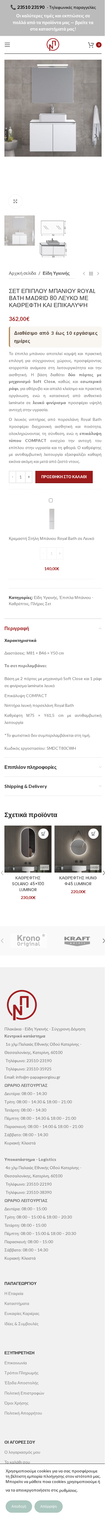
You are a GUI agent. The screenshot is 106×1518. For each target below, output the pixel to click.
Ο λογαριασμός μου (22, 1452)
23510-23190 (39, 1060)
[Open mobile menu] (7, 45)
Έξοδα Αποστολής (21, 1382)
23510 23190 (30, 7)
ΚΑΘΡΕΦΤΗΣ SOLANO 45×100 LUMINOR (28, 883)
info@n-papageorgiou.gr (38, 1077)
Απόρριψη (48, 1506)
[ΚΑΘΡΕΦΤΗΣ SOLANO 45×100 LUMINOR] (28, 849)
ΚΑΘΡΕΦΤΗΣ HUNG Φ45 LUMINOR (78, 881)
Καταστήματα (16, 1303)
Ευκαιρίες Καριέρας (21, 1313)
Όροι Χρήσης (16, 1402)
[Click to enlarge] (15, 201)
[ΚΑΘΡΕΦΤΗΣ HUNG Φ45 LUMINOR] (78, 849)
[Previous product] (83, 273)
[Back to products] (91, 273)
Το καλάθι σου (17, 1462)
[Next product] (98, 273)
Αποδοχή (18, 1506)
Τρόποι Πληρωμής (21, 1372)
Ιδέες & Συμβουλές (21, 1323)
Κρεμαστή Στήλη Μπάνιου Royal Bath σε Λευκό (51, 538)
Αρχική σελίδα (22, 273)
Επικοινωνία (15, 1362)
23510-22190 (39, 1183)
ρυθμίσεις (68, 1490)
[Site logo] (53, 44)
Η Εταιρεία (13, 1293)
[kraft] (77, 940)
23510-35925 (39, 1068)
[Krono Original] (28, 940)
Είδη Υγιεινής (56, 273)
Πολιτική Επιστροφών (24, 1392)
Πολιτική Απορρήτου (23, 1412)
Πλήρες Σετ (41, 603)
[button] (10, 136)
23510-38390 (39, 1192)
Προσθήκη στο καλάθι (64, 476)
